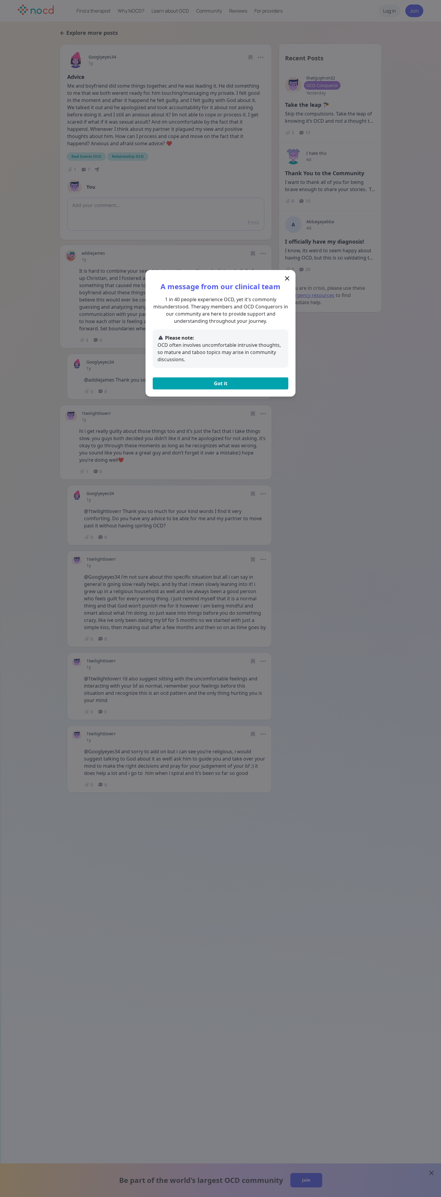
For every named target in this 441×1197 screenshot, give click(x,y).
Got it (220, 383)
